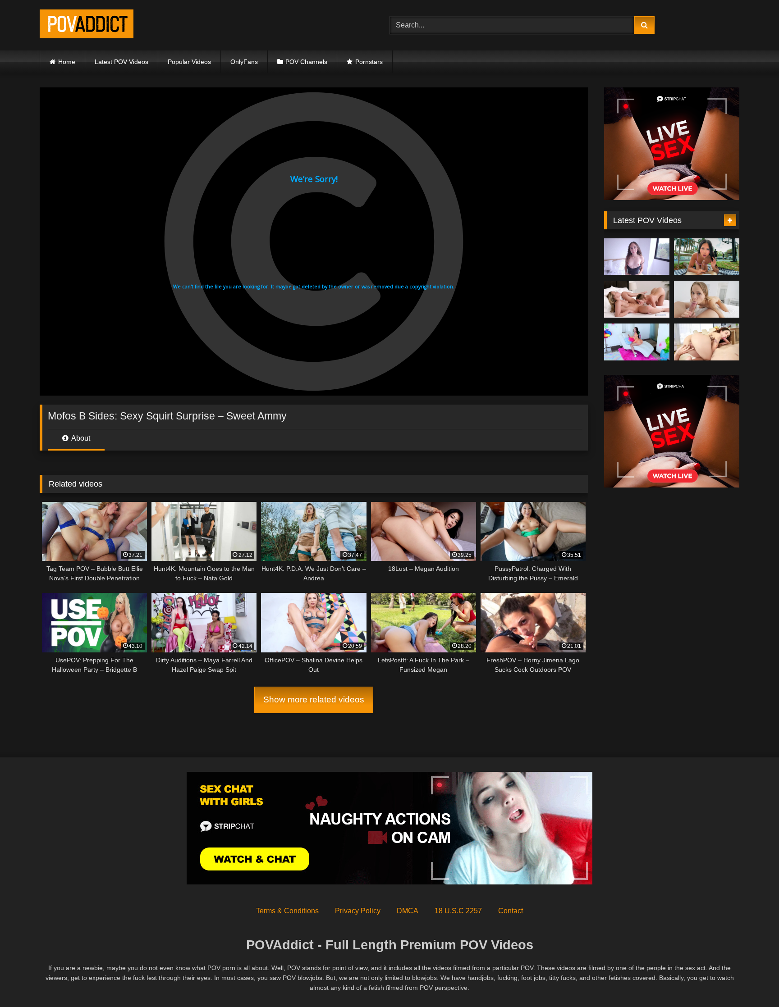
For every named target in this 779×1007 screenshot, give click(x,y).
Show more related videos (313, 699)
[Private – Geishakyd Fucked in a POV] (706, 342)
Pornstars (369, 61)
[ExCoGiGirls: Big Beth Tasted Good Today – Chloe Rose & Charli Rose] (636, 299)
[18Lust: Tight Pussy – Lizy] (636, 256)
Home (66, 61)
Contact (510, 911)
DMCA (407, 911)
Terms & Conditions (287, 911)
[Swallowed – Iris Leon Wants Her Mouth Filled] (636, 342)
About (80, 438)
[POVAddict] (86, 25)
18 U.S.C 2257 (458, 911)
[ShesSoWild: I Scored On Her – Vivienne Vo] (706, 256)
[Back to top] (751, 980)
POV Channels (306, 61)
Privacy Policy (357, 911)
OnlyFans (244, 61)
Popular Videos (189, 61)
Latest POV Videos (121, 61)
